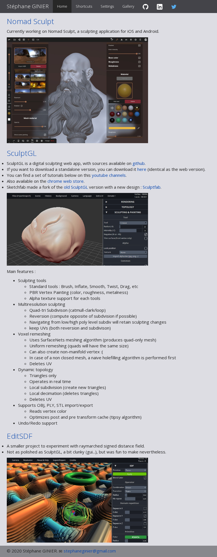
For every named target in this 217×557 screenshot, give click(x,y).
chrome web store (65, 181)
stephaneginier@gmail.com (90, 551)
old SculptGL (76, 187)
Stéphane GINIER (28, 6)
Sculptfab (151, 187)
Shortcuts (84, 6)
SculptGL (21, 153)
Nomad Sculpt (30, 21)
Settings (107, 6)
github (139, 163)
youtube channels (109, 175)
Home (62, 6)
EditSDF (19, 436)
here (141, 169)
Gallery (128, 6)
